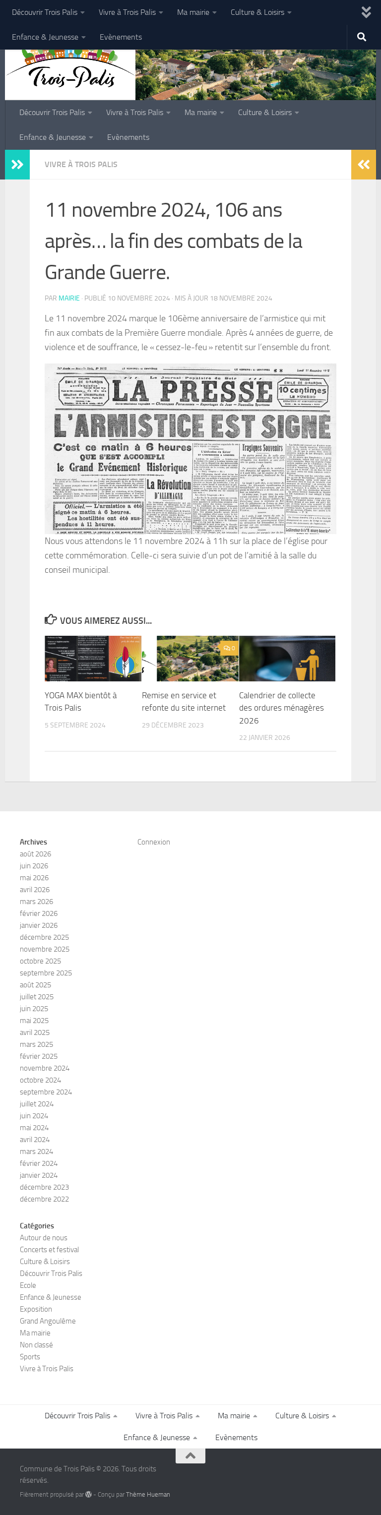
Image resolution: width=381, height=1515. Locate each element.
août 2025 (35, 984)
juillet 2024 (37, 1103)
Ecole (28, 1285)
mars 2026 (36, 901)
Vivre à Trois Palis (127, 12)
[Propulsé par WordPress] (88, 1494)
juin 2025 (34, 1008)
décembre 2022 (44, 1199)
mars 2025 (36, 1044)
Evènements (121, 37)
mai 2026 (34, 877)
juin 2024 (34, 1115)
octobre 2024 (40, 1080)
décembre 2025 (44, 937)
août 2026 (35, 853)
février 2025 (39, 1056)
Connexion (153, 842)
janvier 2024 (39, 1175)
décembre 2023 (44, 1187)
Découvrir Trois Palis (44, 12)
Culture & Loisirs (257, 12)
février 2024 (39, 1163)
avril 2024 (35, 1139)
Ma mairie (193, 12)
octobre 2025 (40, 961)
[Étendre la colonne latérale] (17, 165)
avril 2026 (35, 889)
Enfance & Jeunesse (45, 37)
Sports (30, 1356)
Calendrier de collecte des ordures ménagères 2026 (281, 708)
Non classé (36, 1344)
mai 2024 (34, 1127)
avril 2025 (35, 1032)
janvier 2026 (39, 925)
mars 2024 (36, 1151)
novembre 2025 (44, 949)
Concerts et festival (49, 1249)
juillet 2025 (37, 996)
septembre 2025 (46, 973)
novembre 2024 (44, 1068)
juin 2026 (34, 865)
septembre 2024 (46, 1092)
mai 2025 (34, 1020)
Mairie (69, 298)
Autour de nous (43, 1237)
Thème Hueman (148, 1494)
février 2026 (39, 913)
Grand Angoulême (48, 1321)
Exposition (36, 1309)
